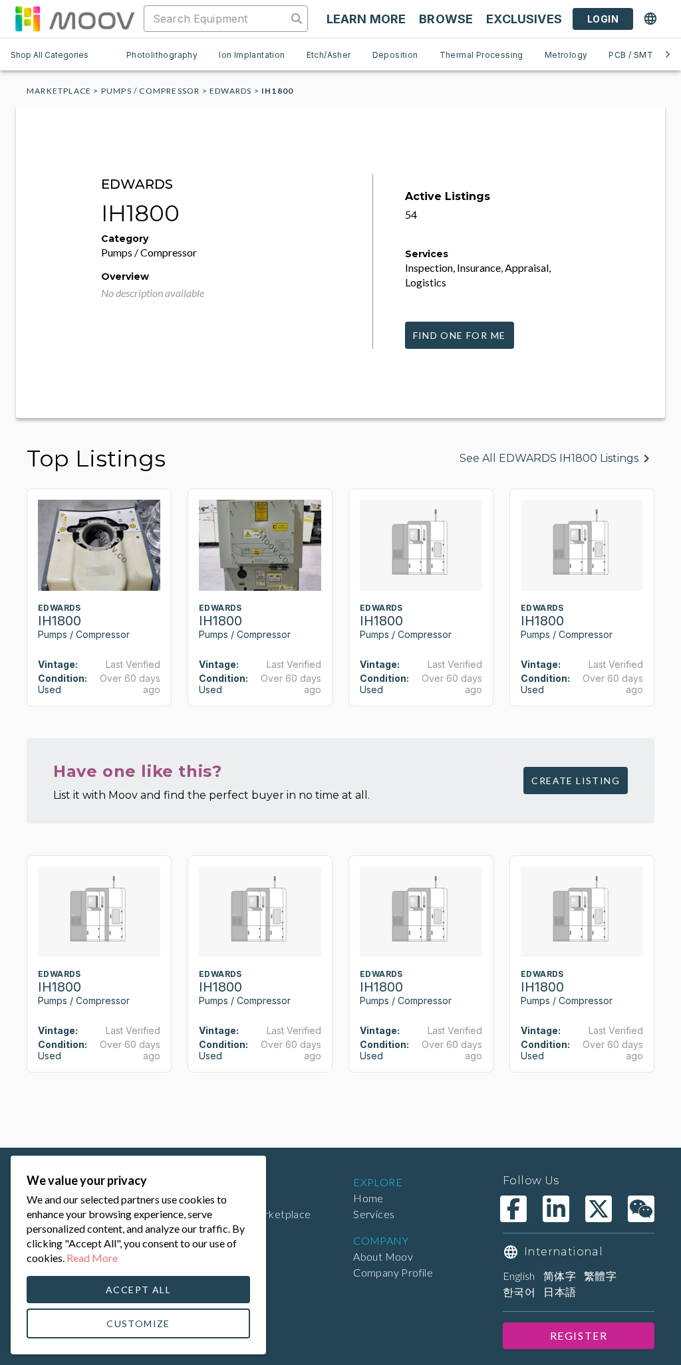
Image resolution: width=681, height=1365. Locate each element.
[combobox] (217, 18)
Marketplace (59, 91)
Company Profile (393, 1272)
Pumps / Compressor (150, 91)
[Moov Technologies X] (598, 1209)
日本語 (559, 1291)
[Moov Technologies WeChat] (641, 1209)
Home (368, 1198)
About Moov (383, 1256)
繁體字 (600, 1275)
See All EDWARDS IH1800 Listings (549, 458)
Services (373, 1214)
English (519, 1275)
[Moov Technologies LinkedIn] (556, 1209)
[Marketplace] (74, 19)
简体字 (559, 1275)
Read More (92, 1257)
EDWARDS (230, 91)
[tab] (162, 54)
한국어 (519, 1291)
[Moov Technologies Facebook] (513, 1209)
